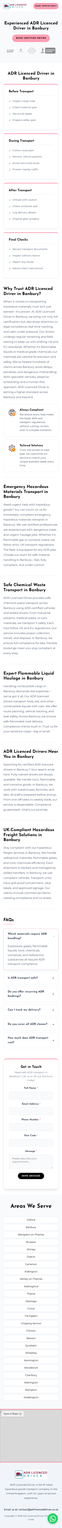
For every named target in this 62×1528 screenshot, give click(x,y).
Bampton (31, 1389)
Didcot (31, 1256)
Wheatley (31, 1352)
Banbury (31, 1227)
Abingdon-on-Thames (31, 1234)
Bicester (31, 1242)
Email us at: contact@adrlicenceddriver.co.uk (31, 1509)
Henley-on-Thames (31, 1278)
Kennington (31, 1360)
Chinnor (31, 1330)
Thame (31, 1293)
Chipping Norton (31, 1323)
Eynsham (31, 1345)
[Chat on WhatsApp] (53, 1518)
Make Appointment (46, 6)
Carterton (31, 1264)
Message (31, 1151)
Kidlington (31, 1271)
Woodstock (31, 1367)
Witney (31, 1249)
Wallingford (31, 1286)
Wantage (31, 1301)
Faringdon (31, 1315)
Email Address (31, 1104)
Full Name (31, 1088)
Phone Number (31, 1119)
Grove (31, 1308)
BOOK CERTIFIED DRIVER (31, 38)
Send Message (31, 1176)
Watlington (31, 1382)
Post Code (31, 1135)
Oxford (31, 1219)
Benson (31, 1338)
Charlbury (31, 1375)
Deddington (31, 1397)
